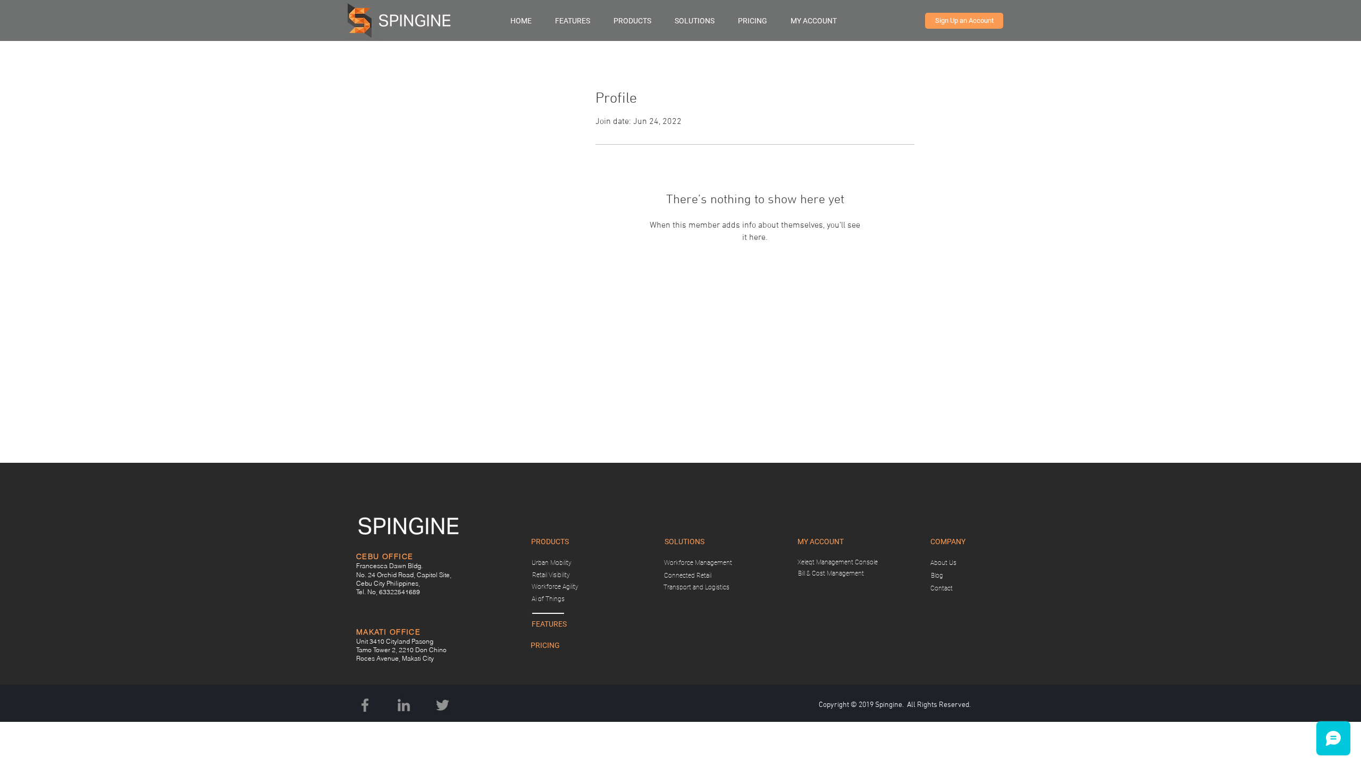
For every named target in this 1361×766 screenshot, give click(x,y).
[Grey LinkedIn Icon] (404, 705)
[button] (638, 21)
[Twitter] (442, 705)
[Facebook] (365, 705)
